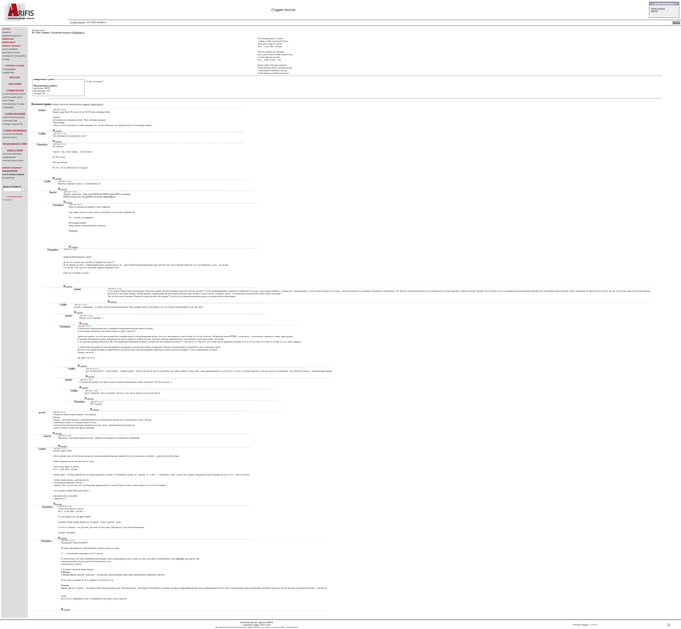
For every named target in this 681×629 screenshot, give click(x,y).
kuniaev (42, 110)
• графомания (9, 157)
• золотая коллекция (12, 134)
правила (6, 32)
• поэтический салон (12, 97)
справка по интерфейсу (14, 56)
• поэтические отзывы (13, 104)
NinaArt (53, 192)
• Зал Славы (8, 100)
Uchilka (42, 133)
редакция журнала (11, 35)
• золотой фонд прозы (13, 117)
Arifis (256, 625)
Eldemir (585, 625)
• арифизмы (8, 72)
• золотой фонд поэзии (13, 94)
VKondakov (78, 32)
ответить (58, 131)
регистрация (658, 8)
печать (676, 22)
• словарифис (9, 69)
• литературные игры (12, 160)
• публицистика (9, 120)
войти (654, 11)
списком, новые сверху (92, 104)
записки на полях (11, 52)
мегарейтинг (8, 178)
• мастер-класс (9, 137)
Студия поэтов (77, 22)
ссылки (5, 59)
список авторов (10, 49)
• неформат (8, 107)
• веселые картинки (12, 154)
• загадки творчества (12, 124)
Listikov (42, 448)
